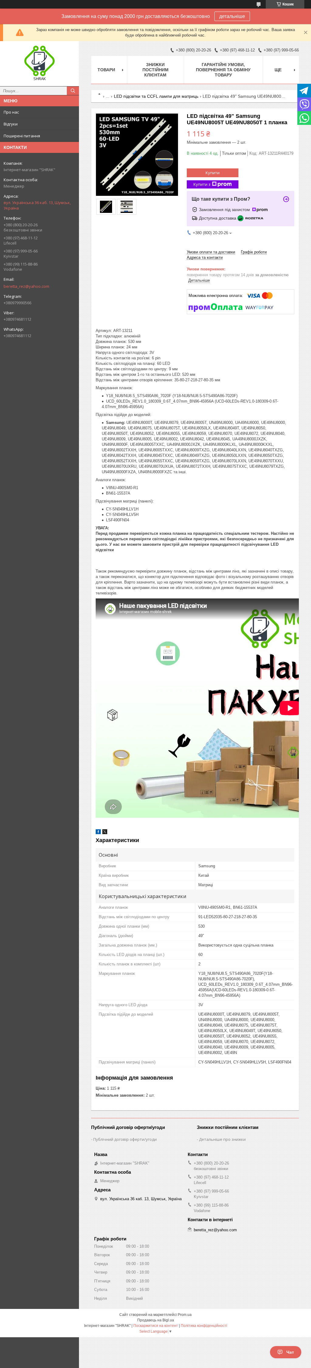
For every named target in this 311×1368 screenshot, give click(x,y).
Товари (106, 69)
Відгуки (11, 124)
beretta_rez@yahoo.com (26, 286)
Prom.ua (185, 1315)
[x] (104, 832)
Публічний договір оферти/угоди (125, 1139)
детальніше (232, 16)
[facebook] (98, 832)
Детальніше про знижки (222, 1139)
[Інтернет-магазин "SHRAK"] (39, 61)
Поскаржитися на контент (155, 1326)
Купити (213, 172)
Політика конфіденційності (204, 1326)
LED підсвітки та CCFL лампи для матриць (156, 96)
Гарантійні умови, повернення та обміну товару (223, 69)
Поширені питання (22, 136)
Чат (290, 1352)
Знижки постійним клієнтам (155, 69)
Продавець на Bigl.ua (155, 1320)
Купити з (201, 184)
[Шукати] (73, 90)
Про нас (11, 112)
